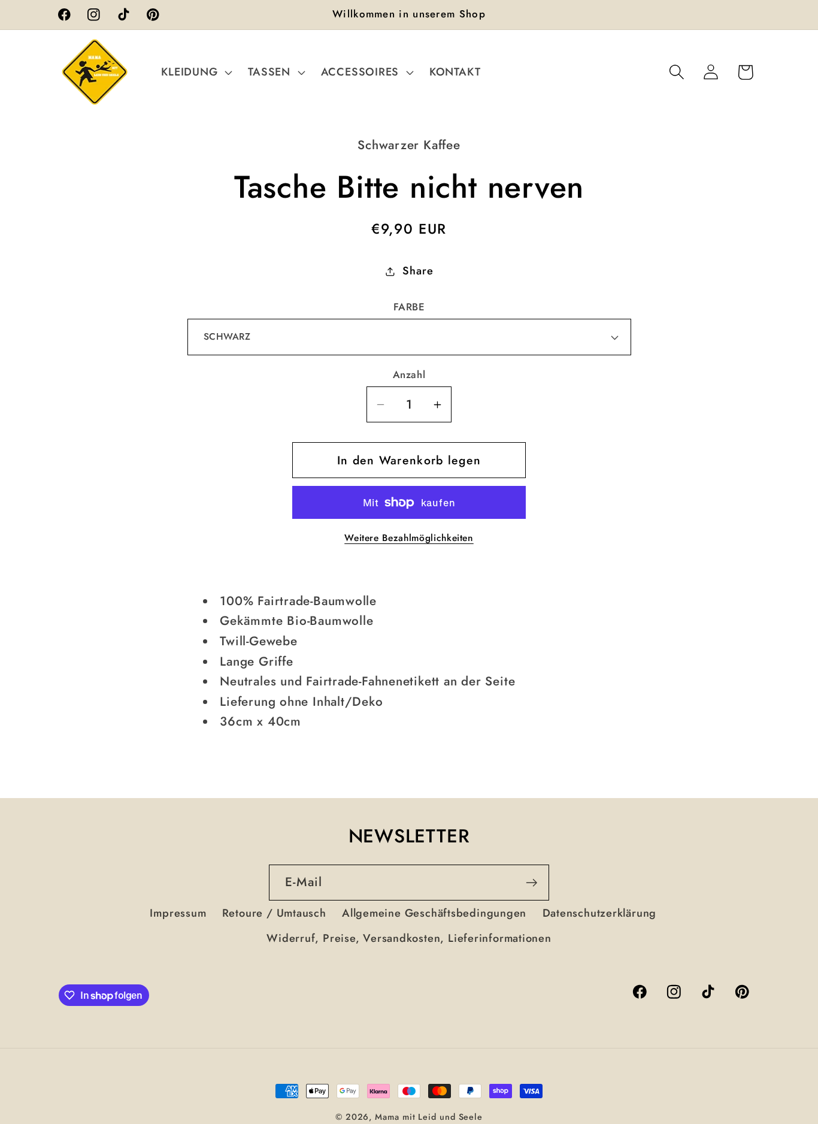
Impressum (178, 913)
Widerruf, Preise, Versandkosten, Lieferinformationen (409, 938)
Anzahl (409, 375)
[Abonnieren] (531, 883)
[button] (195, 72)
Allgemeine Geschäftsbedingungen (434, 913)
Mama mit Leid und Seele (429, 1117)
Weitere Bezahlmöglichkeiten (409, 538)
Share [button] (417, 271)
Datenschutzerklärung (600, 913)
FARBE (409, 307)
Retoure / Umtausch (274, 913)
